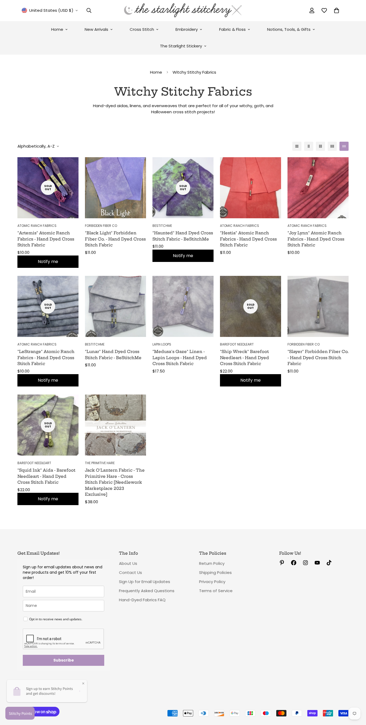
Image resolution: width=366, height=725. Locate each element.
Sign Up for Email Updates (144, 581)
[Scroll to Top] (355, 696)
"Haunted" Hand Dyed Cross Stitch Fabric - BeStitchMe (182, 236)
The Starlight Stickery (181, 46)
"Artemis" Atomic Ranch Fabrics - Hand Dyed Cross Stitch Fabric (45, 238)
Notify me (48, 261)
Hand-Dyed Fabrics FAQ (142, 600)
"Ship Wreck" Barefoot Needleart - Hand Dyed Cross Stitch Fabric (244, 357)
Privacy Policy (212, 581)
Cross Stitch (142, 29)
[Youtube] (317, 562)
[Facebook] (293, 562)
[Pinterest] (282, 562)
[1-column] (296, 146)
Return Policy (212, 563)
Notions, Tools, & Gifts (289, 29)
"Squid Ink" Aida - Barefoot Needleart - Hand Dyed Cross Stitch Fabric (46, 476)
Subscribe (63, 660)
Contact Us (130, 572)
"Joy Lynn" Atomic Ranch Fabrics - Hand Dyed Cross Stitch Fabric (315, 238)
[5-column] (344, 146)
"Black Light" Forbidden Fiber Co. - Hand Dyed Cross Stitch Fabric (115, 238)
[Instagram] (305, 562)
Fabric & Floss (232, 29)
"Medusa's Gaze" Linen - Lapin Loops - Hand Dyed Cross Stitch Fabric (179, 357)
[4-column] (332, 146)
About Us (128, 563)
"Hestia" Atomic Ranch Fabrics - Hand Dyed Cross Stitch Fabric (248, 238)
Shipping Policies (215, 572)
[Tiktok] (329, 562)
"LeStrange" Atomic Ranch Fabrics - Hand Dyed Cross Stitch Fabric (45, 357)
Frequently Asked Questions (146, 590)
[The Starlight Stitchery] (183, 10)
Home (57, 29)
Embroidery (186, 29)
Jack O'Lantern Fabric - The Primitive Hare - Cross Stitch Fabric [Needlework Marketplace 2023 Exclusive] (115, 482)
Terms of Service (216, 590)
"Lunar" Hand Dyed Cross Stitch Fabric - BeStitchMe (113, 354)
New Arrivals (96, 29)
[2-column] (308, 146)
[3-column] (320, 146)
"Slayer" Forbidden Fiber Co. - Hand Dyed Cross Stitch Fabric (318, 357)
